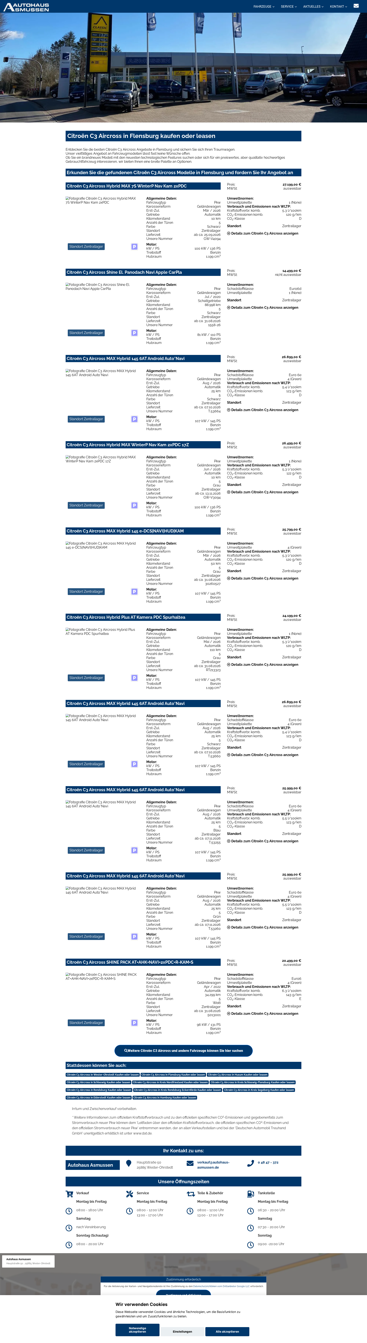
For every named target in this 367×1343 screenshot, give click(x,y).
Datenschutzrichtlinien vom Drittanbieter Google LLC (221, 1286)
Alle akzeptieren (227, 1331)
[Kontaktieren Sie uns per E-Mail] (356, 6)
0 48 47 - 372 (268, 1162)
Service (287, 6)
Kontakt (337, 6)
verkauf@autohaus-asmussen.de (213, 1164)
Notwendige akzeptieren (137, 1329)
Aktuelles (311, 6)
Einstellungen (182, 1331)
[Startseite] (26, 6)
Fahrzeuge (262, 6)
